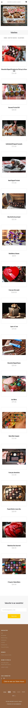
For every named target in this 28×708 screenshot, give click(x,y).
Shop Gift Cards (5, 647)
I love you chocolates (14, 472)
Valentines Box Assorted (14, 545)
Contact (3, 642)
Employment (4, 644)
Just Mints (14, 399)
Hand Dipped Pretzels (14, 180)
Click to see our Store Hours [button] (14, 681)
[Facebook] (1, 678)
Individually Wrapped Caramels (14, 144)
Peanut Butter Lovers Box (14, 509)
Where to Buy (4, 637)
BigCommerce (17, 704)
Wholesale (3, 635)
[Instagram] (4, 678)
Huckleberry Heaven (14, 253)
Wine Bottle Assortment (14, 217)
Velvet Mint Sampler (14, 436)
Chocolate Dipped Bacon (14, 363)
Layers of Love (14, 326)
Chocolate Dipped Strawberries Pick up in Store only (14, 70)
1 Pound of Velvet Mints (14, 582)
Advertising (3, 640)
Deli (2, 633)
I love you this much (14, 290)
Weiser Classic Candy (6, 654)
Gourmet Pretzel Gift (14, 107)
